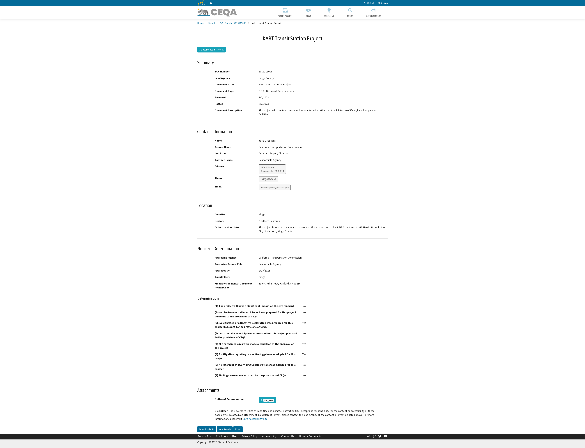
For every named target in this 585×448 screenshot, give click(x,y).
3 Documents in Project (211, 49)
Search (350, 15)
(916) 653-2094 (268, 179)
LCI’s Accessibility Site (255, 419)
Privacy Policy (249, 436)
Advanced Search (373, 15)
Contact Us (369, 2)
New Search (225, 429)
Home (200, 23)
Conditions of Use (226, 436)
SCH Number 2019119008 (233, 23)
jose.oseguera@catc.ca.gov (275, 187)
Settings (384, 3)
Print (238, 429)
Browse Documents (310, 436)
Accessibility (269, 436)
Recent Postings (285, 15)
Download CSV (206, 429)
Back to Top (204, 436)
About (308, 15)
